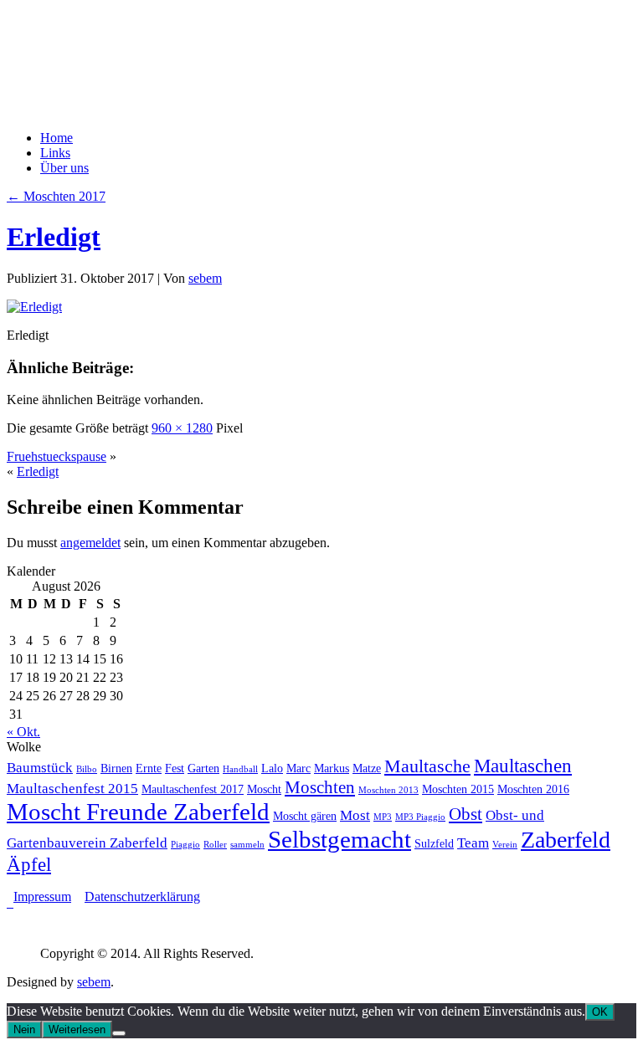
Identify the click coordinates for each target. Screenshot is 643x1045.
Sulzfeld (434, 843)
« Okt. (23, 732)
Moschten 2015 (458, 789)
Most (355, 815)
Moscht (264, 789)
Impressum (42, 896)
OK (600, 1012)
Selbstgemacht (339, 839)
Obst (465, 814)
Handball (240, 769)
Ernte (149, 768)
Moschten (320, 787)
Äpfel (29, 864)
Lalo (272, 768)
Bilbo (86, 769)
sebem (205, 278)
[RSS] (10, 902)
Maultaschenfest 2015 (72, 789)
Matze (366, 768)
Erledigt (53, 237)
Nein (24, 1029)
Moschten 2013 (388, 790)
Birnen (116, 768)
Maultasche (427, 766)
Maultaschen (523, 765)
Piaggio (185, 844)
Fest (174, 768)
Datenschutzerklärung (142, 896)
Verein (504, 844)
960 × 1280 (182, 428)
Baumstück (40, 768)
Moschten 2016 (533, 789)
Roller (215, 844)
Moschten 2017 (56, 196)
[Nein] (119, 1033)
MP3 (382, 817)
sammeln (247, 844)
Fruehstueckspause (56, 456)
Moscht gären (305, 815)
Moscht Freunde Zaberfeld (138, 811)
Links (55, 153)
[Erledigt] (34, 307)
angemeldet (90, 542)
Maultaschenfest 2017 (192, 789)
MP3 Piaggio (420, 817)
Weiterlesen (77, 1029)
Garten (203, 768)
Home (56, 138)
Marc (298, 768)
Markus (331, 768)
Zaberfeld (565, 840)
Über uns (64, 168)
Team (473, 843)
